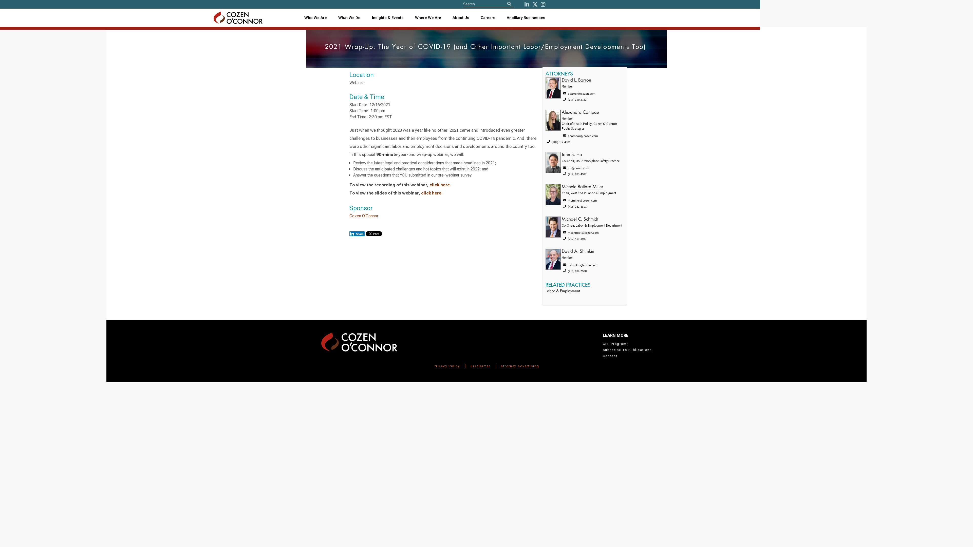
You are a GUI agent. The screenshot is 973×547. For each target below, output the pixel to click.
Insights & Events (388, 17)
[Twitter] (535, 4)
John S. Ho (572, 155)
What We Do (349, 17)
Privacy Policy (447, 366)
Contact (610, 356)
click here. (440, 184)
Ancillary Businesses (526, 17)
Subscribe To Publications (627, 350)
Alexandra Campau (580, 112)
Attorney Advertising (520, 366)
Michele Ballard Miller (582, 187)
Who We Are (315, 17)
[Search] (509, 4)
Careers (488, 17)
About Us (461, 17)
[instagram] (543, 4)
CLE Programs (616, 344)
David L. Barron (576, 80)
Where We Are (428, 17)
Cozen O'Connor (363, 215)
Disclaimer (480, 366)
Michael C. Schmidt (580, 219)
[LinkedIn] (527, 4)
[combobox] (387, 18)
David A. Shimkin (578, 251)
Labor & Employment (563, 291)
